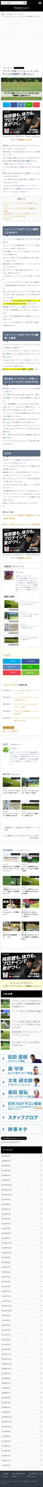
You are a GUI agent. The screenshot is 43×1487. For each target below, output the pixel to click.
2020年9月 (6, 1373)
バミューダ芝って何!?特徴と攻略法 (27, 1011)
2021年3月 (6, 1344)
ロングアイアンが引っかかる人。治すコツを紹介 (29, 615)
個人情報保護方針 (18, 1474)
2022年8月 (6, 1262)
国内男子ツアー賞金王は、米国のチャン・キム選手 (22, 829)
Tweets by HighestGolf (10, 1142)
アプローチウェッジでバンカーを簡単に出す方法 (29, 627)
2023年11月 (6, 1190)
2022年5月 (6, 1277)
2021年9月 (6, 1315)
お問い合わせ (32, 3)
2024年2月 (6, 1175)
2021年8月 (6, 1320)
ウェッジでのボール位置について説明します (29, 638)
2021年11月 (6, 1306)
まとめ (7, 219)
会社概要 (5, 1474)
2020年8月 (6, 1378)
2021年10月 (6, 1310)
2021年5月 (6, 1335)
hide (23, 199)
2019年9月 (6, 1431)
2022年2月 (6, 1291)
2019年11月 (6, 1422)
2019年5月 (6, 1451)
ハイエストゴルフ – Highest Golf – (21, 1481)
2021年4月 (6, 1339)
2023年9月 (6, 1199)
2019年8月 (6, 1436)
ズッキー (13, 748)
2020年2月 (6, 1407)
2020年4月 (6, 1397)
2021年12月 (6, 1301)
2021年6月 (6, 1330)
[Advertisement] (21, 41)
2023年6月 (6, 1214)
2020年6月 (6, 1388)
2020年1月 (6, 1412)
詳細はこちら (24, 139)
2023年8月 (6, 1204)
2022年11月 (6, 1248)
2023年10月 (6, 1194)
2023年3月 (6, 1228)
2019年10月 (6, 1426)
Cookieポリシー (17, 1476)
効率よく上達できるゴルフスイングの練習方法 (21, 524)
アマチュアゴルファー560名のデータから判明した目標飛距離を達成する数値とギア (27, 1004)
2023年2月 (6, 1233)
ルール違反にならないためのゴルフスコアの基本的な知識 (20, 837)
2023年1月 (6, 1238)
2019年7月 (6, 1441)
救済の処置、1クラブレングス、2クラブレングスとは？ (26, 1033)
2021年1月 (6, 1354)
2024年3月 (6, 1170)
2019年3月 (6, 1460)
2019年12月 (6, 1417)
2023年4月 (6, 1223)
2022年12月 (6, 1243)
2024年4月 (6, 1165)
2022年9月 (6, 1257)
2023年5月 (6, 1219)
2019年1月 (6, 1465)
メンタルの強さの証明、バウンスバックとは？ (26, 691)
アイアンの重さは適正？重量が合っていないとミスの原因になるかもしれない (26, 1024)
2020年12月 (6, 1359)
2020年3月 (6, 1402)
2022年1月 (6, 1296)
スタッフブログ (13, 609)
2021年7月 (6, 1325)
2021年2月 (6, 1349)
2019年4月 (6, 1455)
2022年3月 (6, 1286)
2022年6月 (6, 1272)
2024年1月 (6, 1180)
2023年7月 (6, 1209)
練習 (15, 731)
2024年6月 (6, 1156)
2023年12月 (6, 1185)
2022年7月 (6, 1267)
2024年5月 (6, 1161)
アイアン (8, 731)
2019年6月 (6, 1446)
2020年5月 (6, 1393)
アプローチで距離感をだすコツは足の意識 (26, 712)
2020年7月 (6, 1383)
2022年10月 (6, 1252)
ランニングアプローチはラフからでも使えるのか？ (29, 603)
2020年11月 (6, 1364)
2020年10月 (6, 1368)
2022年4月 (6, 1281)
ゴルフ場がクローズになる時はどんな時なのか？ (26, 1043)
